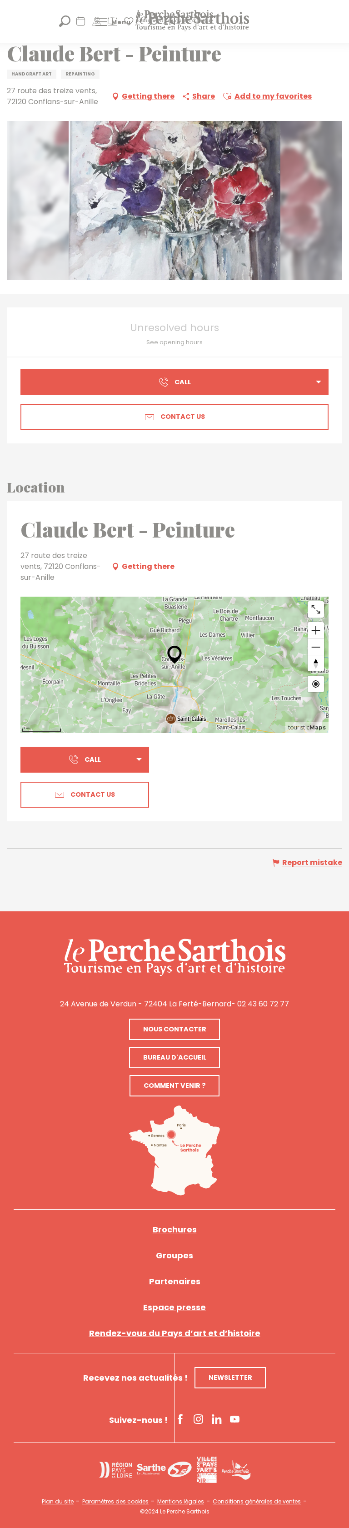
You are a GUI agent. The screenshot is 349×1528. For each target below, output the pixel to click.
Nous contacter (174, 1029)
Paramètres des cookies (115, 1501)
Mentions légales (180, 1501)
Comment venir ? (175, 1085)
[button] (227, 96)
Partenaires (174, 1281)
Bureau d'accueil (174, 1057)
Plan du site (58, 1501)
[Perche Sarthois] (174, 957)
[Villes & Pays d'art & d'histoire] (206, 1470)
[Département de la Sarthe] (164, 1470)
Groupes (174, 1255)
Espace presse (174, 1307)
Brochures (175, 1229)
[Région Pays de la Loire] (115, 1470)
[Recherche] (64, 24)
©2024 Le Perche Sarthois (174, 1511)
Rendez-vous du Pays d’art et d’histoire (174, 1333)
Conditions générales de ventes (257, 1501)
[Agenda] (80, 24)
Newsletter (230, 1377)
